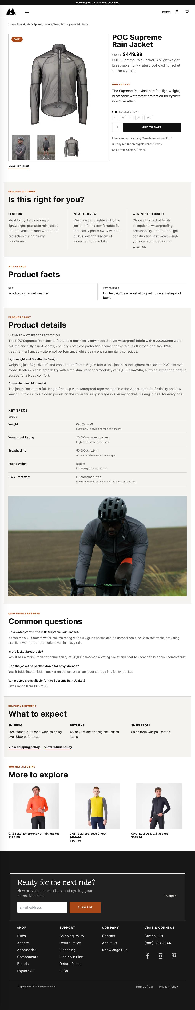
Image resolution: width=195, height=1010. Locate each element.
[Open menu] (27, 11)
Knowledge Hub (115, 950)
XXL (148, 117)
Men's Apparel (34, 24)
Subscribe (85, 907)
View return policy (58, 747)
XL (138, 117)
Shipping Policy (72, 936)
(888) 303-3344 (158, 943)
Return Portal (70, 964)
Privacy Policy (168, 986)
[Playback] (14, 590)
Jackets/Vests (51, 24)
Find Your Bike (71, 957)
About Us (109, 943)
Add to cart (152, 127)
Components (27, 957)
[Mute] (21, 590)
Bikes (21, 936)
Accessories (26, 950)
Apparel (21, 24)
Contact (108, 936)
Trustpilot (171, 896)
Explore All (25, 971)
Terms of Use (145, 986)
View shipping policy (24, 747)
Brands (23, 964)
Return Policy (70, 943)
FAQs (64, 971)
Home (11, 24)
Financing (67, 950)
